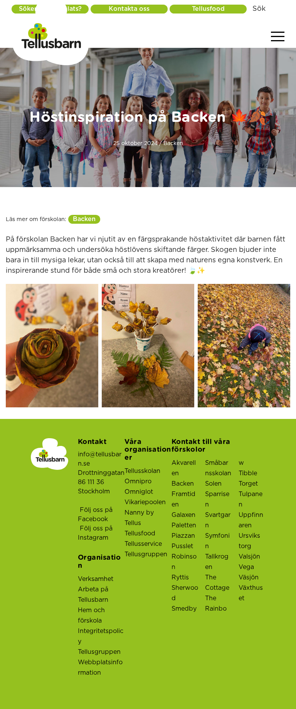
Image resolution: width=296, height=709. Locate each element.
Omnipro (137, 481)
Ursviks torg (249, 541)
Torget (248, 484)
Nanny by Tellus (139, 518)
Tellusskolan (142, 471)
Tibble (248, 473)
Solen (213, 484)
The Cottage (217, 582)
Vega (246, 567)
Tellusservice (143, 544)
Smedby (184, 609)
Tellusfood (208, 9)
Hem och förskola (91, 615)
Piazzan (183, 536)
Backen (84, 219)
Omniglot (138, 492)
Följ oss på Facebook (95, 514)
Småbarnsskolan (218, 468)
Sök (259, 8)
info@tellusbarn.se (99, 459)
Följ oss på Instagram (95, 533)
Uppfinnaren (251, 520)
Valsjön (249, 557)
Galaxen (183, 515)
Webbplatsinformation (100, 667)
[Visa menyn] (277, 37)
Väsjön (249, 577)
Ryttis (180, 577)
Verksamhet (95, 579)
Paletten (184, 525)
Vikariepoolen (145, 502)
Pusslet (182, 546)
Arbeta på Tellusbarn (93, 594)
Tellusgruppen (99, 652)
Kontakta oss (129, 9)
